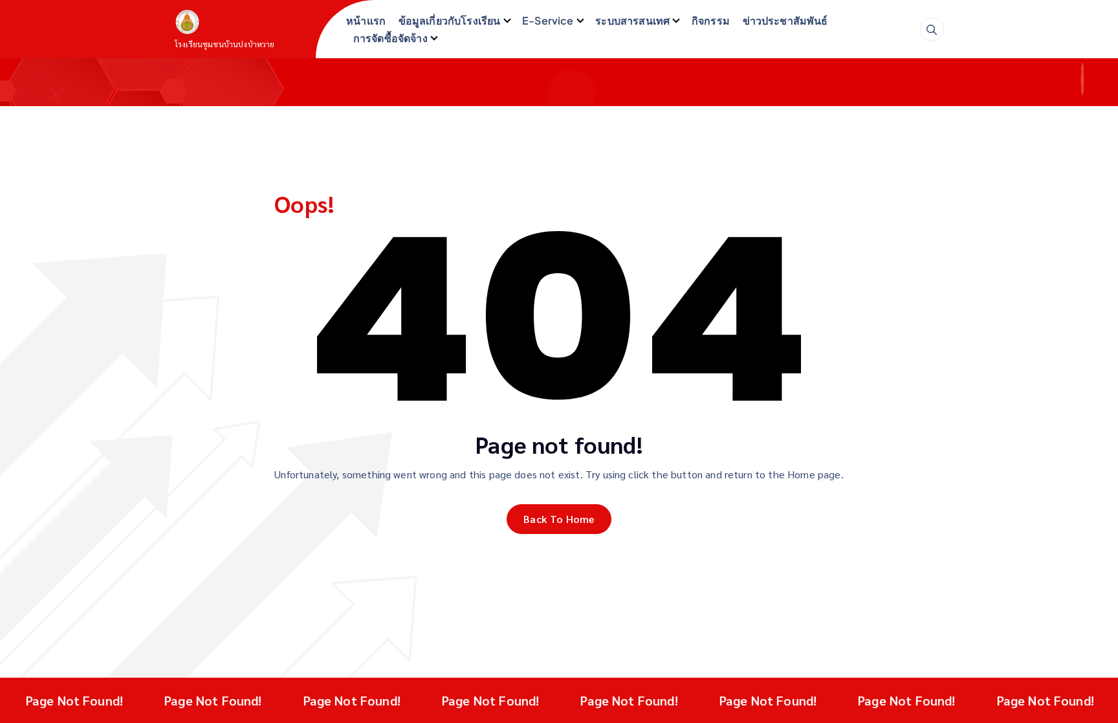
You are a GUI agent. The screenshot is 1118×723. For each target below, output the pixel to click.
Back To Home (559, 519)
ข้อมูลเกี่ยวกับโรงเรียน (450, 20)
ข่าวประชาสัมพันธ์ (785, 20)
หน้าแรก (366, 20)
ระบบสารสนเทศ (632, 20)
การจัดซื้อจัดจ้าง (390, 38)
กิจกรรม (711, 20)
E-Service (547, 20)
